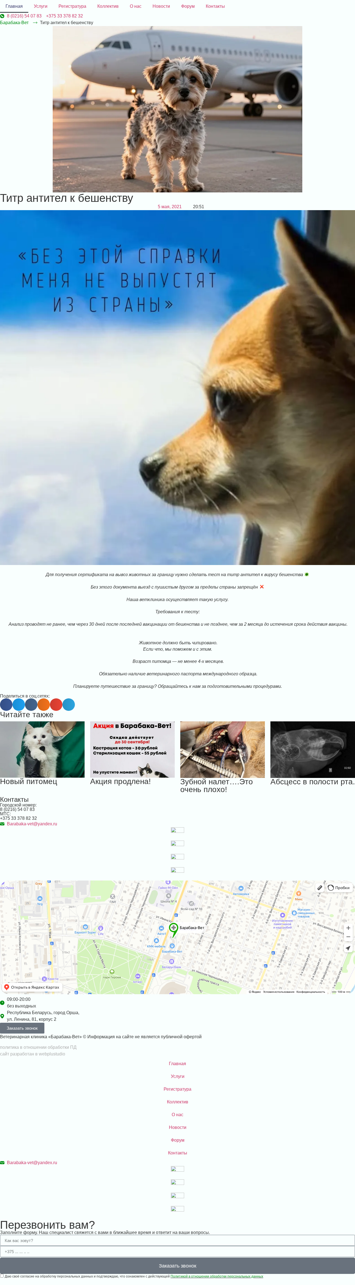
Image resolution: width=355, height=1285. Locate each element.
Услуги (40, 6)
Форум (188, 6)
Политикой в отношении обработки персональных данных (217, 1276)
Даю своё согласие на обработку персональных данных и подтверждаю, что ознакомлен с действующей (134, 1276)
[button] (6, 704)
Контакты (215, 6)
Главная (14, 6)
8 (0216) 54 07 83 (17, 809)
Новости (161, 6)
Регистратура (72, 6)
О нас (135, 6)
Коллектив (108, 6)
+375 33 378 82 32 (18, 818)
